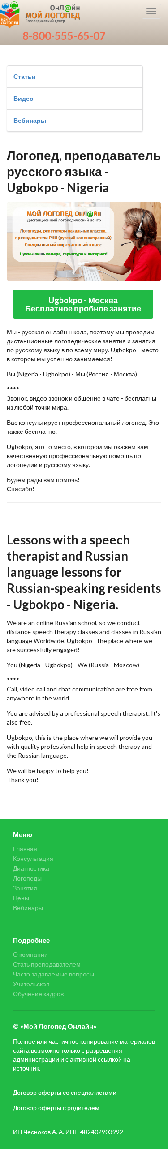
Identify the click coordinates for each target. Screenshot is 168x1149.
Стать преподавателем (47, 964)
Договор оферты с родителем (56, 1107)
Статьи (24, 76)
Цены (21, 898)
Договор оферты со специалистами (64, 1092)
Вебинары (29, 120)
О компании (30, 954)
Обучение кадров (38, 994)
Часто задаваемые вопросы (53, 974)
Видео (23, 98)
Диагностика (31, 868)
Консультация (33, 858)
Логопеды (27, 878)
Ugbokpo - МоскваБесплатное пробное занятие (83, 304)
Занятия (25, 888)
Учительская (31, 984)
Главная (25, 848)
